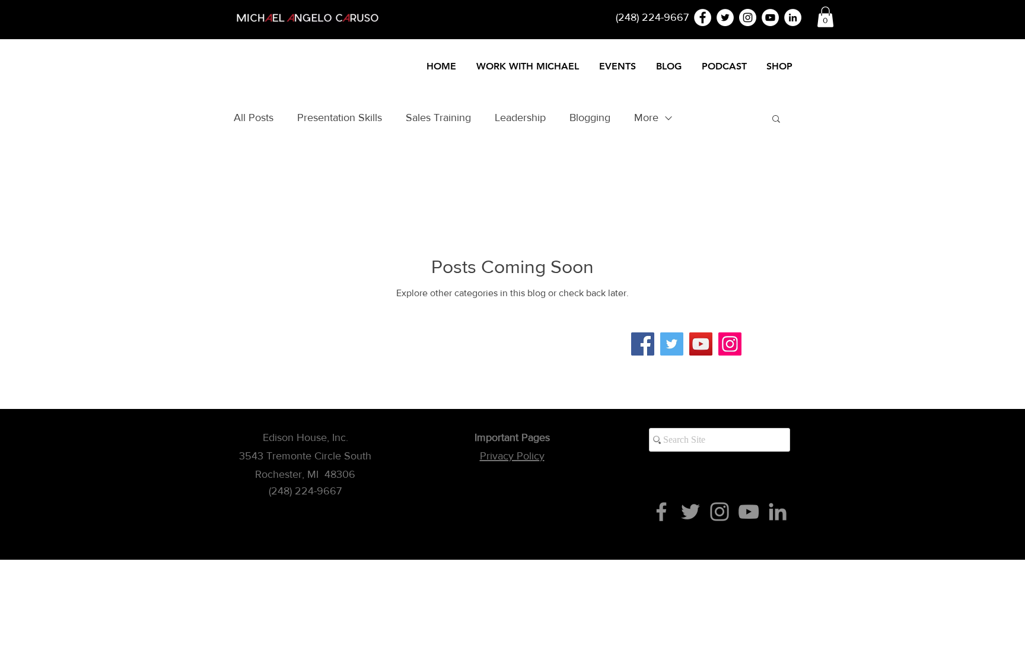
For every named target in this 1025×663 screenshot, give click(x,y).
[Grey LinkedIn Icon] (777, 511)
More (646, 117)
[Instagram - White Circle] (747, 17)
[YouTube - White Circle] (770, 17)
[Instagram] (729, 344)
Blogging (589, 117)
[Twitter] (671, 344)
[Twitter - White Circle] (725, 17)
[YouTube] (700, 344)
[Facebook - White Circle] (702, 17)
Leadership (520, 117)
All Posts (253, 117)
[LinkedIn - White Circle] (792, 17)
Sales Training (438, 117)
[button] (825, 17)
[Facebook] (642, 344)
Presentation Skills (339, 117)
